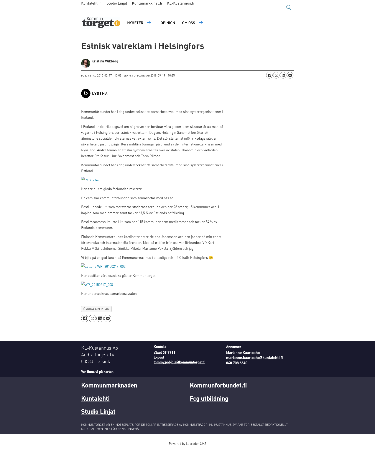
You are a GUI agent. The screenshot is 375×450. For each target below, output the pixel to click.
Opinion (168, 22)
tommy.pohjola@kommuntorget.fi (179, 362)
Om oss (188, 22)
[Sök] (288, 7)
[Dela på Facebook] (269, 75)
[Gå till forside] (101, 23)
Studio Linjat (117, 3)
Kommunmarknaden (109, 385)
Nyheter (135, 22)
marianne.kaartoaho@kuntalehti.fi (254, 357)
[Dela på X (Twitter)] (276, 75)
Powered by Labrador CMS (187, 443)
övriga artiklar (96, 309)
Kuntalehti (95, 398)
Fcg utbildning (209, 398)
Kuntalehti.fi (91, 3)
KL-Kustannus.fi (180, 3)
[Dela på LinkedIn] (283, 75)
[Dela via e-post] (290, 75)
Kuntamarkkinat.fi (147, 3)
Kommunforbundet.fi (218, 385)
